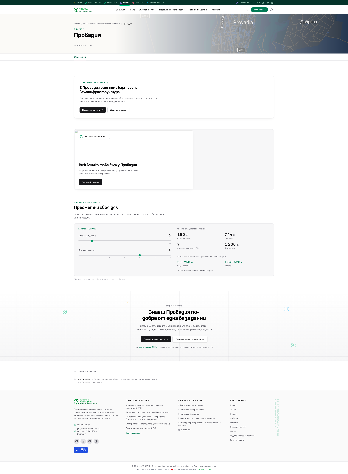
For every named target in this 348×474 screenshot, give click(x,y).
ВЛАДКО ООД (205, 469)
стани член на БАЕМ (148, 347)
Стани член (258, 10)
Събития (234, 418)
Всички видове (133, 433)
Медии (233, 431)
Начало (77, 24)
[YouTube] (268, 3)
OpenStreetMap (84, 379)
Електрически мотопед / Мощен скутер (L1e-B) (148, 424)
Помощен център (238, 427)
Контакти (234, 422)
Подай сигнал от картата (156, 339)
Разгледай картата (90, 182)
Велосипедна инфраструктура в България (101, 24)
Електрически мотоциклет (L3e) (141, 428)
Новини (233, 414)
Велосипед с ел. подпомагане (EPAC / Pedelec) (147, 412)
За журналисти (237, 440)
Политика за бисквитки (188, 414)
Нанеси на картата (91, 110)
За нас (233, 409)
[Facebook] (258, 3)
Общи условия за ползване (190, 405)
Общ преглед (80, 57)
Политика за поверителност (191, 409)
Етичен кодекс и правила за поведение (196, 418)
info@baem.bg (83, 424)
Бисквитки (186, 430)
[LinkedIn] (272, 3)
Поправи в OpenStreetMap (188, 339)
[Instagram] (263, 3)
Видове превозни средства (243, 435)
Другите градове (118, 110)
